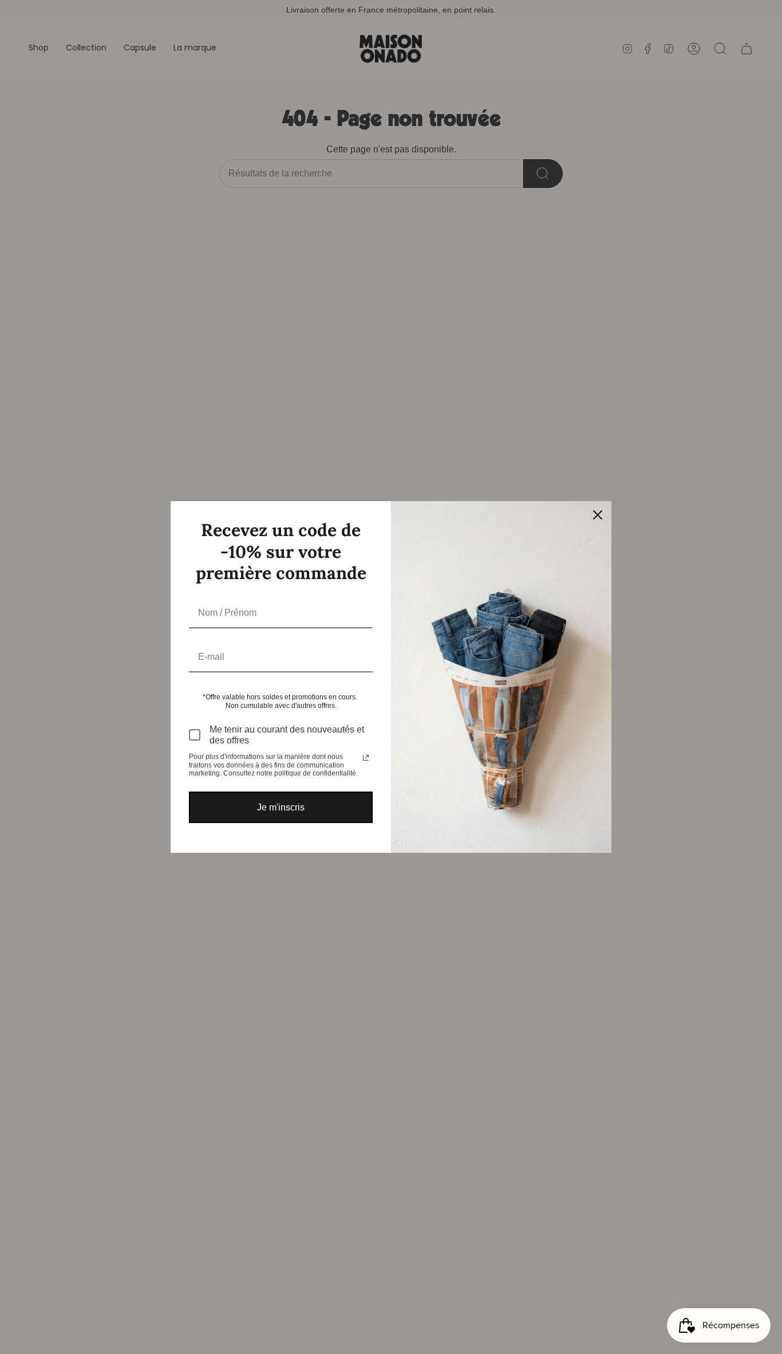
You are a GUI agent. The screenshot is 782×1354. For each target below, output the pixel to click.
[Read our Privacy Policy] (366, 758)
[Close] (597, 515)
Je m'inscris (281, 807)
